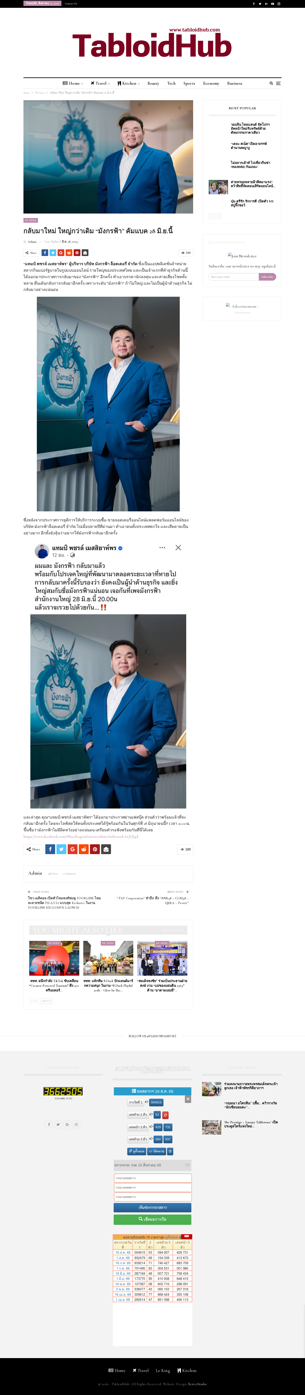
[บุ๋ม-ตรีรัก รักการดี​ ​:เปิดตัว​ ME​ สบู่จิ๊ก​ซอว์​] (218, 206)
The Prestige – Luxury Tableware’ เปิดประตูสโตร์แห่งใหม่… (251, 1124)
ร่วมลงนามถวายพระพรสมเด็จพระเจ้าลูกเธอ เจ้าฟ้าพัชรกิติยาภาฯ (251, 1086)
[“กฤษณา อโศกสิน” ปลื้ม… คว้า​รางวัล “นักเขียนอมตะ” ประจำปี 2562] (211, 1108)
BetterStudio (197, 1384)
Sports (189, 83)
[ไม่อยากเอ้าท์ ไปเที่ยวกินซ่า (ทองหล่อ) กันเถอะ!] (218, 168)
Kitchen (129, 83)
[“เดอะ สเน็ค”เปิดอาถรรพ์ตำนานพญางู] (218, 149)
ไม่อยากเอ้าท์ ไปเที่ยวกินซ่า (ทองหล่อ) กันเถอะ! (250, 165)
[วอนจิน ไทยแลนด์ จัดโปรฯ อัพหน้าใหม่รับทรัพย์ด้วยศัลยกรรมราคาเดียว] (218, 130)
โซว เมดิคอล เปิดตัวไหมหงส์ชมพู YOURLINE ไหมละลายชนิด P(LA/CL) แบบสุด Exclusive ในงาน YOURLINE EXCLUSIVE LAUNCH (64, 903)
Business (234, 83)
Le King (163, 1370)
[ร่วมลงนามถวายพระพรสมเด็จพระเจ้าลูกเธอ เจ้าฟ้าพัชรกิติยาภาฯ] (211, 1089)
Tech (171, 83)
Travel (101, 83)
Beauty (153, 83)
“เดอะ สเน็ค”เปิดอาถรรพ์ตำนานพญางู (249, 146)
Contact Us (71, 3)
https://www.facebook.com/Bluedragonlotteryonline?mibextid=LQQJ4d (80, 836)
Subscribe (267, 277)
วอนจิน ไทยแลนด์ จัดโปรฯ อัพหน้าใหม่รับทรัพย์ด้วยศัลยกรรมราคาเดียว (251, 129)
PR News (30, 220)
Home (74, 83)
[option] (242, 168)
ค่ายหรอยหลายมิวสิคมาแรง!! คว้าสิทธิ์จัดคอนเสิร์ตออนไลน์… (253, 184)
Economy (211, 83)
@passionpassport (161, 1036)
